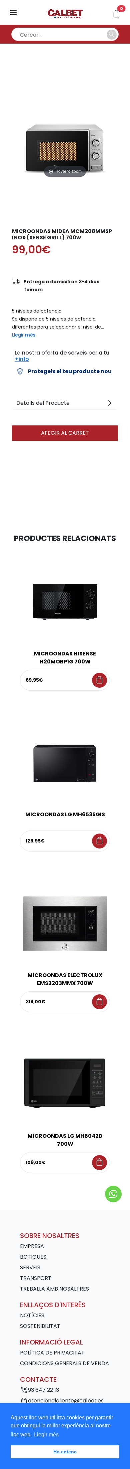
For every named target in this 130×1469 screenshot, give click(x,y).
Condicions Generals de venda (64, 1363)
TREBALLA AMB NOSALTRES (54, 1289)
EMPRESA (32, 1246)
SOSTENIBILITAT (40, 1326)
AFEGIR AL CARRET (65, 433)
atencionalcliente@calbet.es (66, 1400)
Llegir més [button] (46, 1434)
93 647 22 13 (43, 1390)
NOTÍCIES (32, 1315)
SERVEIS (30, 1267)
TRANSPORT (35, 1278)
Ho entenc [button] (65, 1451)
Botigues (33, 1257)
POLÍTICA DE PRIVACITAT (52, 1352)
